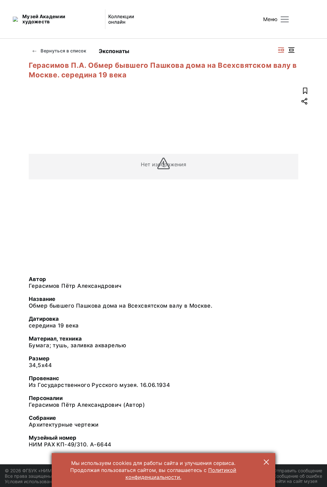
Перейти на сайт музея (292, 481)
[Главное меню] (285, 19)
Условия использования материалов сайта (51, 481)
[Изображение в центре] (291, 50)
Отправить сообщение (297, 470)
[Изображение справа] (281, 50)
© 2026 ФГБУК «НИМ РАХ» (34, 470)
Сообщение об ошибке (297, 476)
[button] (266, 462)
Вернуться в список (63, 50)
